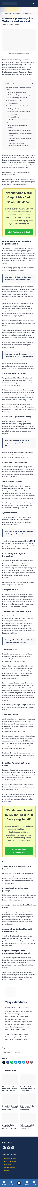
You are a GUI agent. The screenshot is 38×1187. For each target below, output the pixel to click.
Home (4, 1184)
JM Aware (7, 1052)
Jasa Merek (8, 801)
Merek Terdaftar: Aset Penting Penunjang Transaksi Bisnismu (10, 1126)
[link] (3, 1062)
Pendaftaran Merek (10, 1158)
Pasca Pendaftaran (10, 1161)
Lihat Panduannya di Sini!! (19, 232)
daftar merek (6, 796)
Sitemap (7, 1170)
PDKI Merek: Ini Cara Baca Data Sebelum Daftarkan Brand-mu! (9, 1088)
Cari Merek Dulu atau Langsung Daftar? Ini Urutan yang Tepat (28, 1088)
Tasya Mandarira (16, 1002)
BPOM (32, 541)
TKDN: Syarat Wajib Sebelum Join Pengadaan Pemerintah (27, 1107)
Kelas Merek (8, 1164)
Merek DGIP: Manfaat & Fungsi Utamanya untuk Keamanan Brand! (17, 443)
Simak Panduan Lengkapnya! (19, 850)
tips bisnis (17, 1052)
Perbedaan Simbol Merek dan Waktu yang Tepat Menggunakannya (27, 1126)
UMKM (30, 400)
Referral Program (9, 1167)
